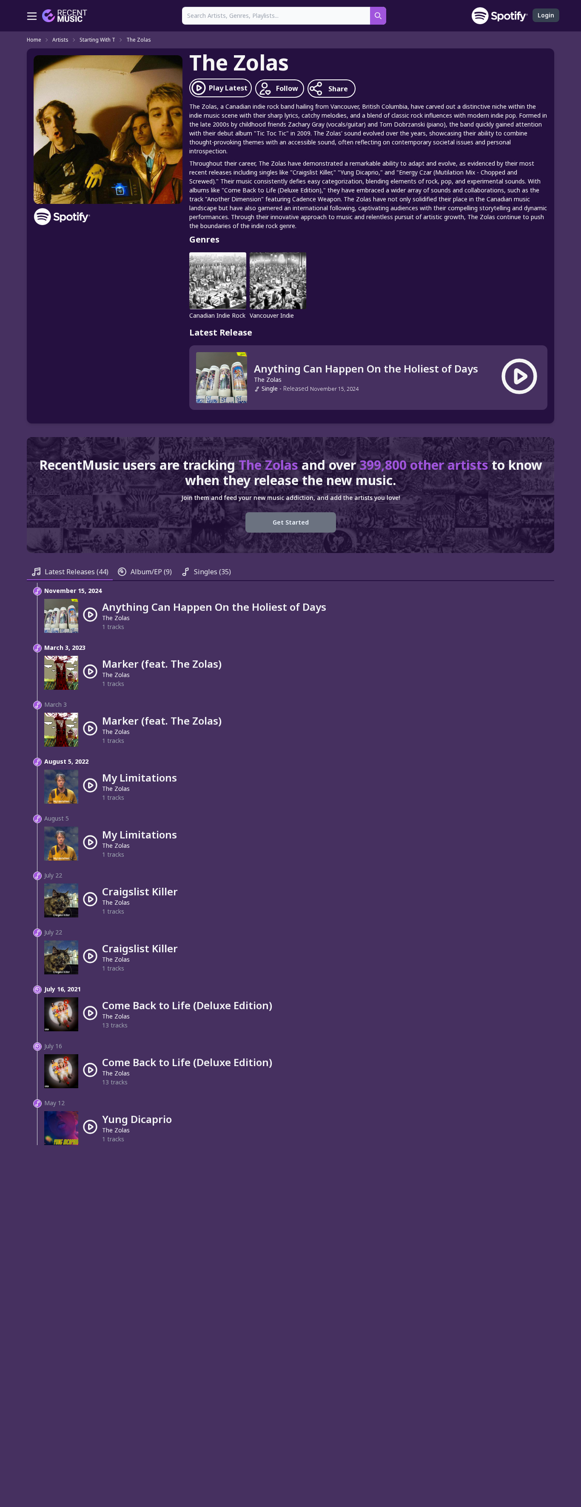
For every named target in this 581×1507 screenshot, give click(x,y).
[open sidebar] (32, 15)
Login (546, 15)
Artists (60, 40)
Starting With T (97, 40)
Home (34, 40)
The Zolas (138, 40)
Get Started (291, 522)
